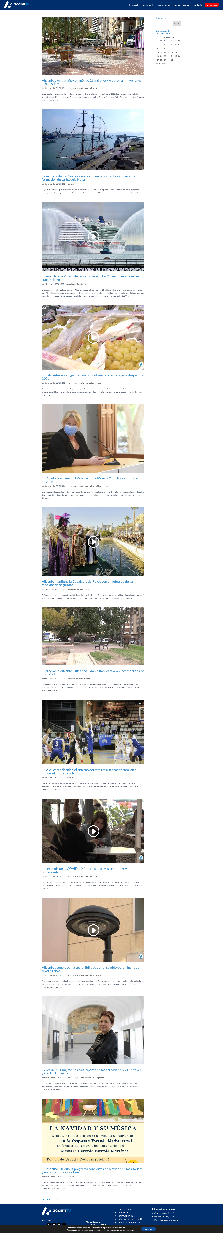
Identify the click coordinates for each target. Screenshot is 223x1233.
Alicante (80, 88)
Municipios (89, 88)
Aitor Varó (49, 284)
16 (168, 52)
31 (172, 60)
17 (172, 52)
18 (176, 52)
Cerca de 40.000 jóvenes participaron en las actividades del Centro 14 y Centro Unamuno (92, 1071)
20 (158, 56)
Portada (97, 88)
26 (179, 56)
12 (179, 48)
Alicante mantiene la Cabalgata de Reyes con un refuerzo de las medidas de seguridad (87, 583)
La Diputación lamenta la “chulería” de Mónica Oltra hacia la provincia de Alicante (92, 480)
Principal (133, 5)
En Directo (212, 5)
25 (176, 56)
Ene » (164, 63)
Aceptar (148, 1229)
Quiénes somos (182, 5)
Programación (163, 5)
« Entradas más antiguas (51, 1199)
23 (168, 56)
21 (161, 56)
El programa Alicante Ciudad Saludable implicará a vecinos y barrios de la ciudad (93, 672)
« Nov (158, 63)
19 (179, 52)
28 (161, 60)
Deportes (70, 777)
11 (176, 48)
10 (172, 48)
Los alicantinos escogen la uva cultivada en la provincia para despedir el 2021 (93, 376)
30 (168, 60)
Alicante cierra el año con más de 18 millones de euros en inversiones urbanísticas (91, 82)
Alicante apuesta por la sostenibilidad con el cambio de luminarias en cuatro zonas (91, 969)
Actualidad (147, 5)
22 (165, 56)
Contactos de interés (164, 1213)
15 (165, 52)
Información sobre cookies (131, 1219)
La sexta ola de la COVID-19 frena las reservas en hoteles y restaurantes (84, 870)
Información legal (126, 1215)
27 (158, 60)
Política (97, 486)
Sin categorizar (98, 1077)
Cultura (71, 184)
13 (158, 52)
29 (165, 60)
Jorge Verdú (50, 88)
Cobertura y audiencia (129, 1222)
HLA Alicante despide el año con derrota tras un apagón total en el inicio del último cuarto (89, 771)
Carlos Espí (49, 589)
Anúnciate (123, 1212)
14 (161, 52)
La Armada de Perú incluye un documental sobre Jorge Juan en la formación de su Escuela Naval (88, 177)
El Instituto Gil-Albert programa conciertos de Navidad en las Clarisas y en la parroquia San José (92, 1170)
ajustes (131, 1230)
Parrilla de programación (166, 1219)
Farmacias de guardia (165, 1216)
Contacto (197, 5)
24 (172, 56)
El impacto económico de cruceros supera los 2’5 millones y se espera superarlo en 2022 (91, 278)
